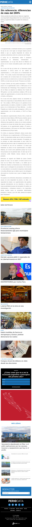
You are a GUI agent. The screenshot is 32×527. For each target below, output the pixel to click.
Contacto (18, 510)
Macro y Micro (19, 508)
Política (6, 508)
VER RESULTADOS (16, 387)
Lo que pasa (12, 508)
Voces (25, 508)
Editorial (12, 510)
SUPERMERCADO (28, 43)
